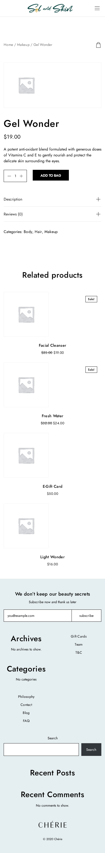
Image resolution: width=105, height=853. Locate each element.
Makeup (23, 44)
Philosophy (26, 696)
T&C (78, 652)
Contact (26, 704)
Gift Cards (79, 636)
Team (79, 644)
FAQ (26, 720)
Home (8, 44)
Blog (26, 712)
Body (28, 231)
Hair (38, 231)
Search (53, 738)
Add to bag (51, 175)
